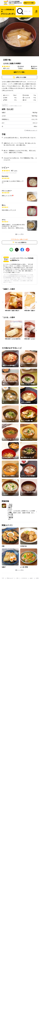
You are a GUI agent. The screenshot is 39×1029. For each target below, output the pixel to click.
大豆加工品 (24, 578)
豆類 (17, 578)
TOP (3, 578)
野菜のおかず (10, 578)
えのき (4, 115)
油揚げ (4, 112)
